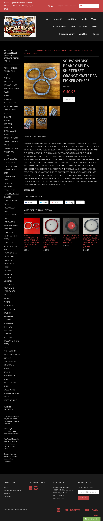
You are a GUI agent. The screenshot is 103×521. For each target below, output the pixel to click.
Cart (52, 6)
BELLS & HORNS (10, 103)
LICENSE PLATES (11, 257)
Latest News (72, 19)
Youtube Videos (59, 26)
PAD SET (7, 295)
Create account (70, 6)
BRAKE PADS (9, 134)
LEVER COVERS (10, 253)
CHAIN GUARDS (10, 159)
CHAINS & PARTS (11, 166)
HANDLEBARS (9, 222)
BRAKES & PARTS (11, 138)
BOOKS (7, 120)
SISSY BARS (8, 337)
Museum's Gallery (67, 34)
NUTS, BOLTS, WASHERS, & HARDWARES (9, 288)
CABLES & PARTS (11, 148)
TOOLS (7, 372)
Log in (60, 6)
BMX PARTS (9, 117)
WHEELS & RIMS (10, 400)
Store (73, 26)
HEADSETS (8, 232)
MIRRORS (8, 271)
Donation (83, 26)
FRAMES (7, 204)
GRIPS (6, 218)
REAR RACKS (9, 305)
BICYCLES (8, 113)
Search (6, 487)
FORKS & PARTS (10, 201)
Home (47, 19)
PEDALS (7, 298)
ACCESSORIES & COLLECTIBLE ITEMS (10, 71)
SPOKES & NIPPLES (12, 354)
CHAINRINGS (9, 162)
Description (30, 136)
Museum (95, 34)
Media (84, 19)
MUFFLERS (8, 281)
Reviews (42, 136)
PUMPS (7, 302)
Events (94, 26)
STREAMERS (9, 365)
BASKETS (8, 95)
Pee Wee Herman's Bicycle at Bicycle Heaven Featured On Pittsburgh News (11, 444)
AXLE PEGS (8, 81)
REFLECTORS (9, 309)
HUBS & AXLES (10, 243)
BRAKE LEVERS (10, 131)
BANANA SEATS (10, 85)
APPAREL (7, 78)
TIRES (6, 368)
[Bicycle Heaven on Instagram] (36, 489)
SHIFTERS (8, 327)
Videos (94, 19)
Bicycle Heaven (21, 509)
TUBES (6, 386)
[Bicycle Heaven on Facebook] (30, 489)
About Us (58, 19)
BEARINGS (8, 99)
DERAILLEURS (9, 190)
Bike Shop (83, 34)
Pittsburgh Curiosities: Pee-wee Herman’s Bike (11, 431)
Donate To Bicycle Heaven (12, 490)
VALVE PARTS (9, 390)
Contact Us (7, 496)
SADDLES (7, 313)
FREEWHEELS (9, 208)
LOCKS (7, 267)
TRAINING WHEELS (12, 376)
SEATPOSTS (9, 323)
